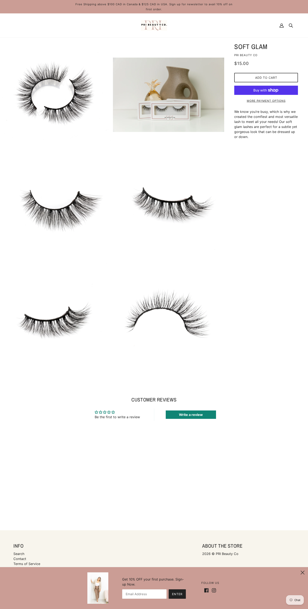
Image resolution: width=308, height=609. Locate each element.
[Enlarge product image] (55, 94)
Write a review (191, 415)
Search (18, 554)
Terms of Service (26, 564)
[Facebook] (207, 590)
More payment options (266, 100)
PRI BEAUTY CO (246, 55)
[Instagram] (213, 590)
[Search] (291, 25)
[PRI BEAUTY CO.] (154, 25)
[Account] (282, 25)
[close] (302, 571)
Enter (177, 594)
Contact (19, 559)
